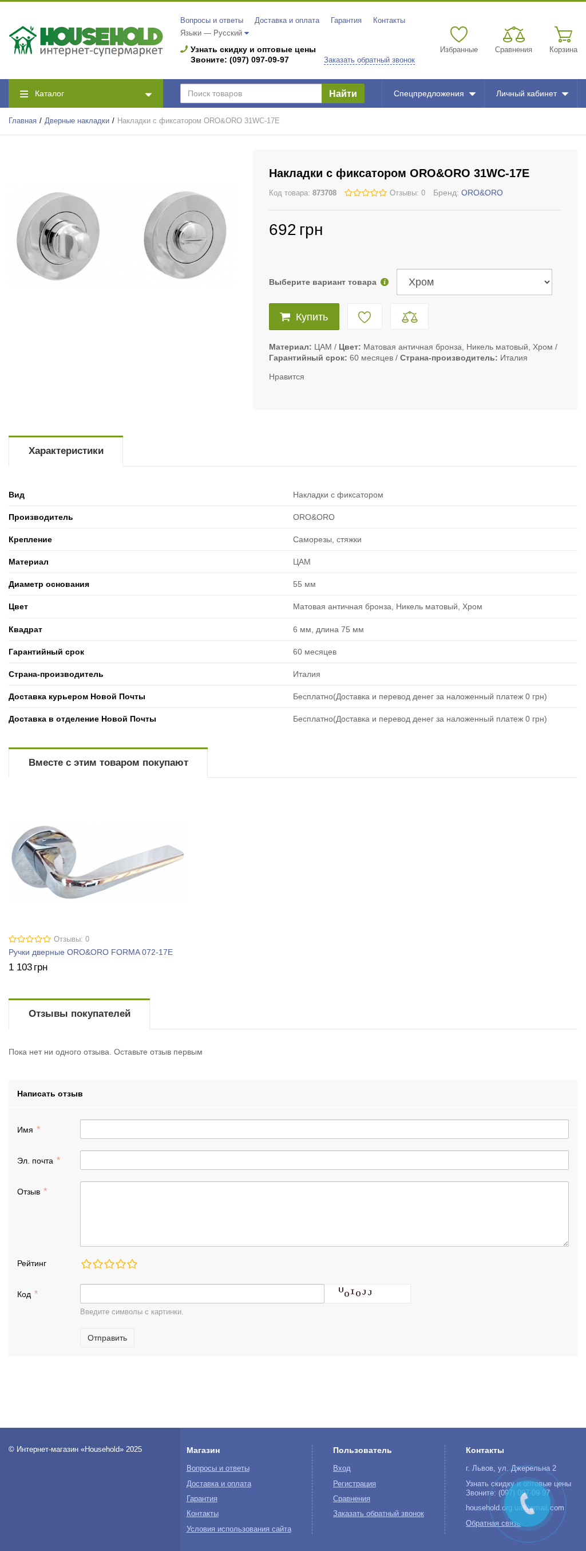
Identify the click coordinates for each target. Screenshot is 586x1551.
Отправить (107, 1337)
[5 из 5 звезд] (131, 1264)
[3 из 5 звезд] (108, 1264)
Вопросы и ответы (211, 21)
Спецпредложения (429, 93)
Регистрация (354, 1484)
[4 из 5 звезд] (120, 1264)
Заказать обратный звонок (369, 60)
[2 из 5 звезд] (97, 1264)
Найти (343, 94)
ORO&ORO (482, 192)
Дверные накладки (77, 121)
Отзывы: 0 (407, 193)
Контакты (389, 21)
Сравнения (351, 1499)
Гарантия (346, 21)
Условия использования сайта (239, 1529)
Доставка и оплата (287, 21)
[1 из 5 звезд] (86, 1264)
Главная (23, 121)
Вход (342, 1468)
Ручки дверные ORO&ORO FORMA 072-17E (91, 952)
